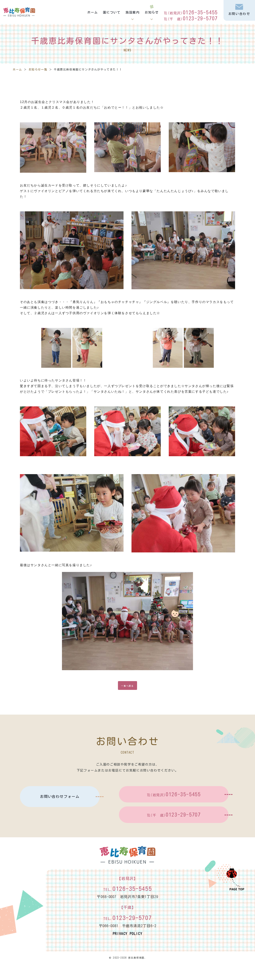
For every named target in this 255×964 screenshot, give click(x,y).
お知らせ (152, 12)
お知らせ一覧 (38, 69)
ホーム (92, 12)
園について (111, 12)
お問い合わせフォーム (59, 796)
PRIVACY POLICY (127, 933)
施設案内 (132, 12)
